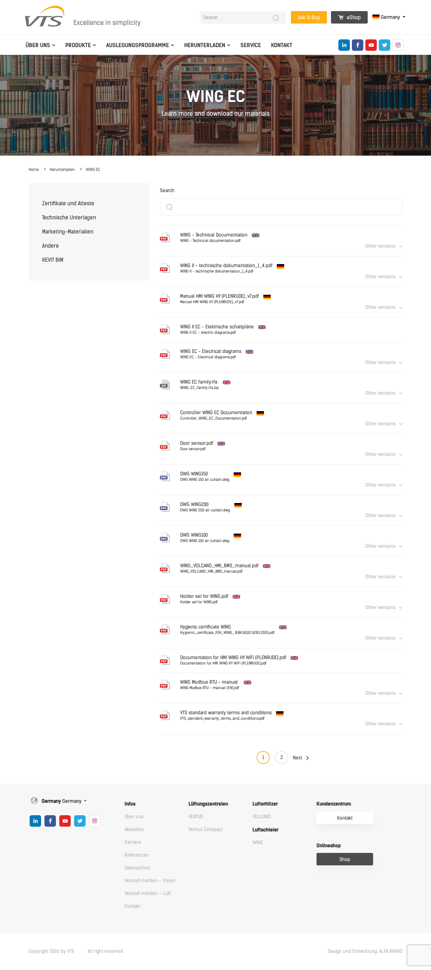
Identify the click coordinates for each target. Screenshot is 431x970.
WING (258, 843)
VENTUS (196, 817)
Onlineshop (329, 846)
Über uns (38, 45)
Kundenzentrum (334, 804)
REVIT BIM (52, 260)
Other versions (380, 246)
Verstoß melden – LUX (148, 893)
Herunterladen (204, 45)
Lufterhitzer (265, 804)
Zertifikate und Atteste (68, 203)
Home (34, 169)
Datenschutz (137, 868)
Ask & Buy (309, 17)
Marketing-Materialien (67, 231)
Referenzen (137, 855)
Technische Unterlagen (69, 217)
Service (250, 45)
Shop (344, 859)
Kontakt (281, 45)
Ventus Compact (205, 829)
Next (297, 758)
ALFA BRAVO (390, 951)
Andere (50, 246)
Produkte (78, 45)
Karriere (133, 842)
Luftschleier (265, 830)
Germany (390, 17)
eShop (353, 17)
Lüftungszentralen (208, 804)
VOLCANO (262, 817)
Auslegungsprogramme (137, 45)
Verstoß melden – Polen (150, 881)
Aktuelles (134, 829)
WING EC (93, 169)
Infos (130, 804)
